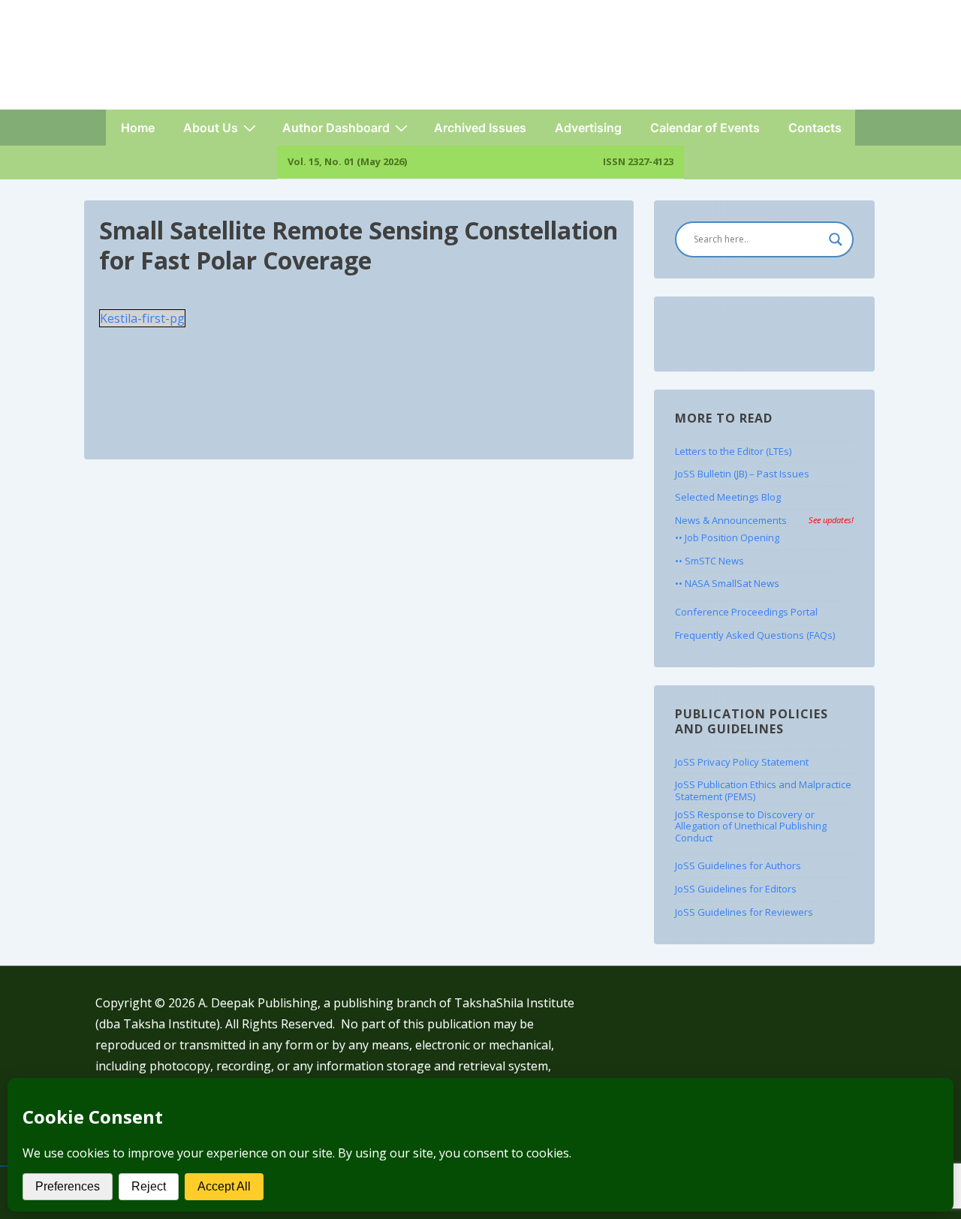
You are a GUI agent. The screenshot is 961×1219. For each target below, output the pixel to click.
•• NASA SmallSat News (727, 583)
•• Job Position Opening (727, 537)
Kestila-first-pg (142, 318)
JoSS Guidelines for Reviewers (744, 912)
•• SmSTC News (709, 560)
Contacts (815, 127)
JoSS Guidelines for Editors (736, 888)
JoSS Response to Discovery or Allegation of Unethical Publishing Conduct (751, 826)
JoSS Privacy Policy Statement (742, 762)
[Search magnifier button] (835, 239)
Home (138, 127)
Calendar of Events (705, 127)
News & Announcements (764, 521)
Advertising (588, 127)
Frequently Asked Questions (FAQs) (755, 635)
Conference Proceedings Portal (746, 612)
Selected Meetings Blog (728, 497)
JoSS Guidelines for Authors (738, 865)
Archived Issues (480, 127)
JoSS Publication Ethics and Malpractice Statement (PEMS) (763, 790)
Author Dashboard (336, 127)
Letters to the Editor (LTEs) (733, 451)
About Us (210, 127)
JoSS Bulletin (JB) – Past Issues (742, 473)
